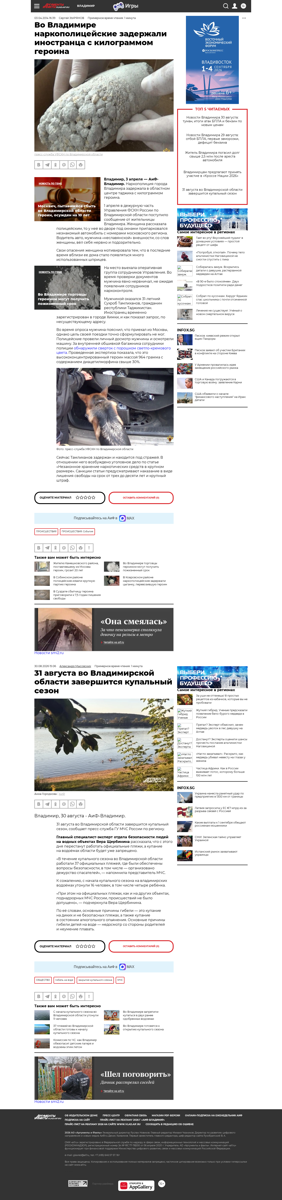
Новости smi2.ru (49, 653)
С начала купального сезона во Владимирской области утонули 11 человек (75, 1015)
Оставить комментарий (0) (141, 497)
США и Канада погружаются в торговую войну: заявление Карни (218, 381)
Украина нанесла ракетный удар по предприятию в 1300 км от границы (219, 795)
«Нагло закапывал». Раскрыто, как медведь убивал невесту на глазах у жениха (220, 757)
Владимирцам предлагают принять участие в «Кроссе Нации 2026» (212, 174)
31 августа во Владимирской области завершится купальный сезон (212, 191)
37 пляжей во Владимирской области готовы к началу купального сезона (73, 1029)
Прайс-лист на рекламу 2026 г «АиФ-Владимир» (132, 1119)
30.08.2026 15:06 (45, 666)
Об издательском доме (81, 1115)
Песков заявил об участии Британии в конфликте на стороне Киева (220, 352)
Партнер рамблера (102, 1183)
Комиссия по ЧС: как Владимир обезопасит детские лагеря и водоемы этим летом (75, 1043)
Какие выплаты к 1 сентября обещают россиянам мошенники (220, 824)
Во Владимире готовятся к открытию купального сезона (143, 1027)
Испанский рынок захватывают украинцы (216, 853)
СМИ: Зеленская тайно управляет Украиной (218, 839)
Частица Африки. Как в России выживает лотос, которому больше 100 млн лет (220, 772)
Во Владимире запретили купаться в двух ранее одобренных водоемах (140, 1015)
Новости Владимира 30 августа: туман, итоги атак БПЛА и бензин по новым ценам (212, 121)
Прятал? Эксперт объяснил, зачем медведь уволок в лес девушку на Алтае (219, 728)
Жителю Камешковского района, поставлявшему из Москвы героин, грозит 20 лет (76, 567)
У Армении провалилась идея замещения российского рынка (216, 366)
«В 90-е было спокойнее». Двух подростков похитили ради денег (219, 283)
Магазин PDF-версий (166, 1115)
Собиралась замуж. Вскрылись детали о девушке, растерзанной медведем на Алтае (218, 270)
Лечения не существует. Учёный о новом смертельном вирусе (219, 312)
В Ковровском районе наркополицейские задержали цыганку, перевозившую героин (145, 581)
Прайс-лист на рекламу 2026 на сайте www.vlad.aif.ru (103, 1124)
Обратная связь (136, 1115)
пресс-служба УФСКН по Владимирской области (68, 154)
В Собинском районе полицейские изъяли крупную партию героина (74, 581)
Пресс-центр (111, 1115)
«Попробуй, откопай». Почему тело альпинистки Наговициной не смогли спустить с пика (220, 256)
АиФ (62, 794)
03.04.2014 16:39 (44, 18)
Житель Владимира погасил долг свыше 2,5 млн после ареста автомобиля (212, 156)
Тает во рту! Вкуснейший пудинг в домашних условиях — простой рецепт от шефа (219, 241)
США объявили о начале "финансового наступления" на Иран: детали (220, 397)
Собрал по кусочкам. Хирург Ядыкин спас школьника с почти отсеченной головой (221, 299)
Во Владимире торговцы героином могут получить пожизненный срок (141, 567)
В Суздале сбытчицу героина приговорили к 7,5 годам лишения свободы (77, 595)
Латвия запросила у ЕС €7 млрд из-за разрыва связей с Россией (221, 810)
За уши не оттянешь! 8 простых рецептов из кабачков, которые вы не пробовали (221, 699)
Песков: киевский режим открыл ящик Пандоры (217, 337)
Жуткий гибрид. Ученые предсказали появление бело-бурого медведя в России (221, 714)
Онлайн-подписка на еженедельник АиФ (213, 1115)
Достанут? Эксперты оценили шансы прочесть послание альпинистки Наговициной (221, 743)
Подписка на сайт (77, 1119)
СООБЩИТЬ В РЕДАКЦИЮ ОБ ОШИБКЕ (170, 1124)
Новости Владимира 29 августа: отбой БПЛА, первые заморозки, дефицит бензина (212, 139)
